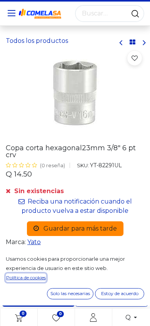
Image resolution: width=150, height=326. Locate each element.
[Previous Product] (121, 42)
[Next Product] (143, 42)
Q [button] (128, 317)
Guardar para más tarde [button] (79, 228)
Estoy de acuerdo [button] (119, 293)
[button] (134, 58)
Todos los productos (37, 40)
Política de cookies (26, 277)
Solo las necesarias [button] (70, 293)
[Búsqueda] (135, 13)
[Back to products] (132, 42)
